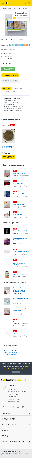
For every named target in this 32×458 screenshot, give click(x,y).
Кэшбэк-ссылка (18, 88)
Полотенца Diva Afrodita (20, 173)
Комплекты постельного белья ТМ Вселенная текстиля (20, 263)
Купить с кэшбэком (11, 75)
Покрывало (16, 322)
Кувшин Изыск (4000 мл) (20, 231)
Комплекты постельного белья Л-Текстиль (20, 239)
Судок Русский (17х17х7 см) (20, 274)
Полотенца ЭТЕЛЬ (18, 183)
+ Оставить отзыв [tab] (9, 91)
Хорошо (16, 372)
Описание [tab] (6, 88)
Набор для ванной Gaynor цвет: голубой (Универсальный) (20, 300)
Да (15, 18)
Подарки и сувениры (10, 352)
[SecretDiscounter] (7, 3)
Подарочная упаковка (10, 354)
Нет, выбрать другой (23, 18)
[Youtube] (22, 407)
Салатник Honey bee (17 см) (21, 251)
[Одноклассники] (13, 407)
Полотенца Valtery (18, 204)
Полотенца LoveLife (18, 194)
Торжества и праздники (11, 350)
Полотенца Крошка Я (19, 214)
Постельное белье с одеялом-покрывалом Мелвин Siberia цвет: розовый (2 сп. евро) (19, 289)
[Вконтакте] (3, 407)
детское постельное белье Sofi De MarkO (21, 309)
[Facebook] (8, 407)
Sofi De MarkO (10, 53)
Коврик (15, 333)
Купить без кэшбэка (11, 81)
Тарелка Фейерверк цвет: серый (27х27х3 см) (8, 147)
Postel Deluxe (11, 56)
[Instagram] (18, 407)
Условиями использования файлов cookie (18, 367)
